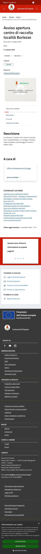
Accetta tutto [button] (20, 541)
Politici (7, 367)
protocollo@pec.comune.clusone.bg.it (18, 475)
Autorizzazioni (9, 419)
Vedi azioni (17, 56)
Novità (11, 17)
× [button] (39, 523)
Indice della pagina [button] (12, 109)
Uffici (6, 361)
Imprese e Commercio (12, 393)
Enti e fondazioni (10, 364)
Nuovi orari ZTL (9, 201)
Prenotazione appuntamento (14, 486)
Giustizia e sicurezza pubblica (14, 406)
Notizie (7, 428)
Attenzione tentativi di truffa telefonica (17, 206)
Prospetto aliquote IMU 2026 (13, 215)
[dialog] (20, 537)
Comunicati (8, 432)
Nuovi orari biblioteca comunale (14, 208)
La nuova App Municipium (12, 220)
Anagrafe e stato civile (12, 384)
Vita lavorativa (9, 390)
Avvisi (18, 17)
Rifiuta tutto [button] (20, 546)
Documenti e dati (10, 374)
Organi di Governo (11, 355)
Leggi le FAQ (9, 492)
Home (4, 17)
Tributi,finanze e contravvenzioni (16, 409)
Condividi (7, 56)
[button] (20, 550)
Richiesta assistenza (11, 496)
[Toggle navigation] (4, 8)
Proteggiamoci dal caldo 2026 (13, 203)
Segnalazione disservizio (13, 489)
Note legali (8, 512)
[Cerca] (37, 9)
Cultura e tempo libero (12, 387)
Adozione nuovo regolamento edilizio (16, 194)
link (2, 537)
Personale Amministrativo (13, 371)
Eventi (7, 447)
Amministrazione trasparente (14, 505)
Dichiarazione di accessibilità (14, 515)
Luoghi (7, 444)
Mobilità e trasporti (11, 396)
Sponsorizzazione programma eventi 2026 (18, 218)
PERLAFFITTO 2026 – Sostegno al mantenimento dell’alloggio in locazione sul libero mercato (20, 197)
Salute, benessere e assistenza (15, 415)
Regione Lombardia (9, 2)
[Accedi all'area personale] (33, 2)
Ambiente (8, 412)
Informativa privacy (11, 508)
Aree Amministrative (12, 358)
